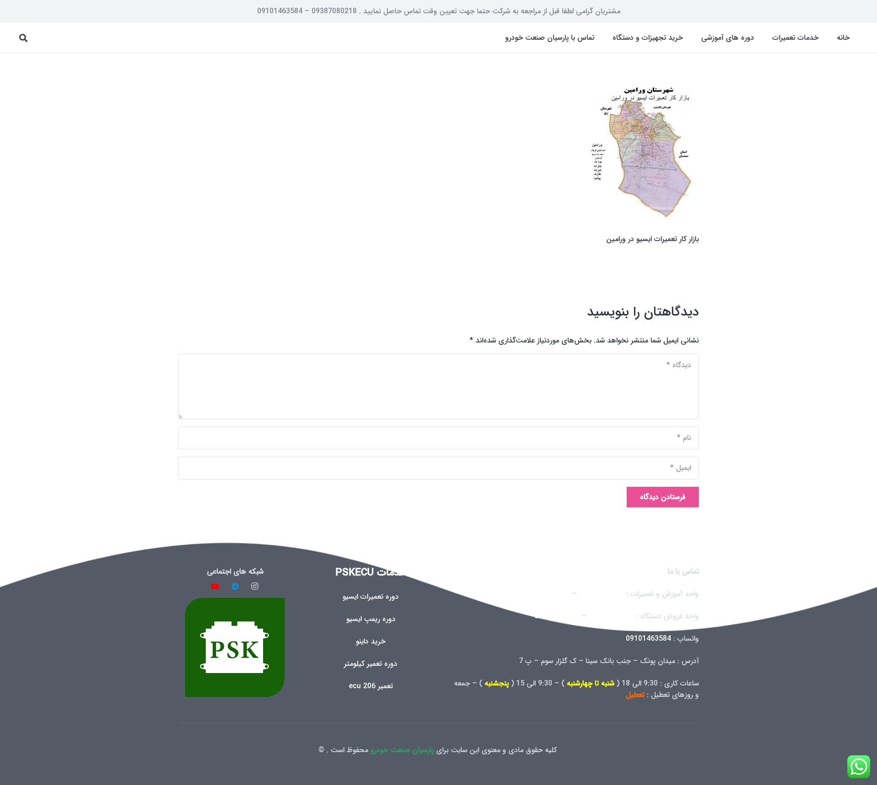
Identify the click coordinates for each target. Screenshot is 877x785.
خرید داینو (371, 641)
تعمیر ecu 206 (371, 686)
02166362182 (547, 594)
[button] (766, 37)
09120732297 (611, 616)
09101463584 (648, 638)
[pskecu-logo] (235, 646)
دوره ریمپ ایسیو (371, 619)
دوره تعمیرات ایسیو (371, 596)
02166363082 (601, 594)
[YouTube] (215, 586)
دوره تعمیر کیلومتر (370, 663)
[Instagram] (255, 586)
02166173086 (557, 616)
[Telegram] (235, 586)
